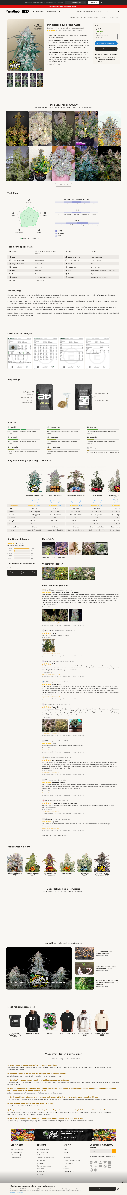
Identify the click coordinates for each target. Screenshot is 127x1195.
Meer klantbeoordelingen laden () (54, 835)
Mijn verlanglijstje (17, 1155)
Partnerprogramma (44, 1166)
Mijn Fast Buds (17, 1145)
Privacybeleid (68, 1163)
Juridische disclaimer (16, 1192)
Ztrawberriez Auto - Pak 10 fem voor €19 (62, 6)
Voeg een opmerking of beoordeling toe (22, 573)
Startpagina (74, 18)
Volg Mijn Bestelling (18, 1149)
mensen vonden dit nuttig (52, 625)
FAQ (65, 1149)
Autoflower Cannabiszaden (90, 18)
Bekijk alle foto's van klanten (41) (53, 557)
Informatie (41, 1145)
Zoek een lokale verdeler (45, 1158)
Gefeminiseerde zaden (45, 1155)
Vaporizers (40, 1163)
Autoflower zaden (43, 1149)
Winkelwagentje (16, 1152)
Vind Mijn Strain (68, 1137)
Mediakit (66, 1152)
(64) (38, 505)
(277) (101, 505)
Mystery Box (51, 11)
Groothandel (41, 1169)
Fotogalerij (41, 1174)
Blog (65, 1166)
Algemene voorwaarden (72, 1160)
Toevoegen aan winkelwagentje (108, 43)
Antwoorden (67, 625)
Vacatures (67, 1169)
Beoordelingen (69, 1171)
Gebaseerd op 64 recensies (72, 30)
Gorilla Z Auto (97, 495)
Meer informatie (54, 64)
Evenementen (42, 1171)
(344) (80, 505)
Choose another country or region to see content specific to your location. (43, 2)
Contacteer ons (69, 1155)
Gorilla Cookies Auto (55, 495)
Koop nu (106, 49)
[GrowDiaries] (63, 913)
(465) (59, 505)
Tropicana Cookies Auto (117, 495)
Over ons (67, 1145)
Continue (93, 3)
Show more (63, 185)
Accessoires (41, 1160)
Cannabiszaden (38, 11)
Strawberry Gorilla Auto (76, 495)
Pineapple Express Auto (110, 18)
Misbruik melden (78, 625)
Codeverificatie (16, 1158)
